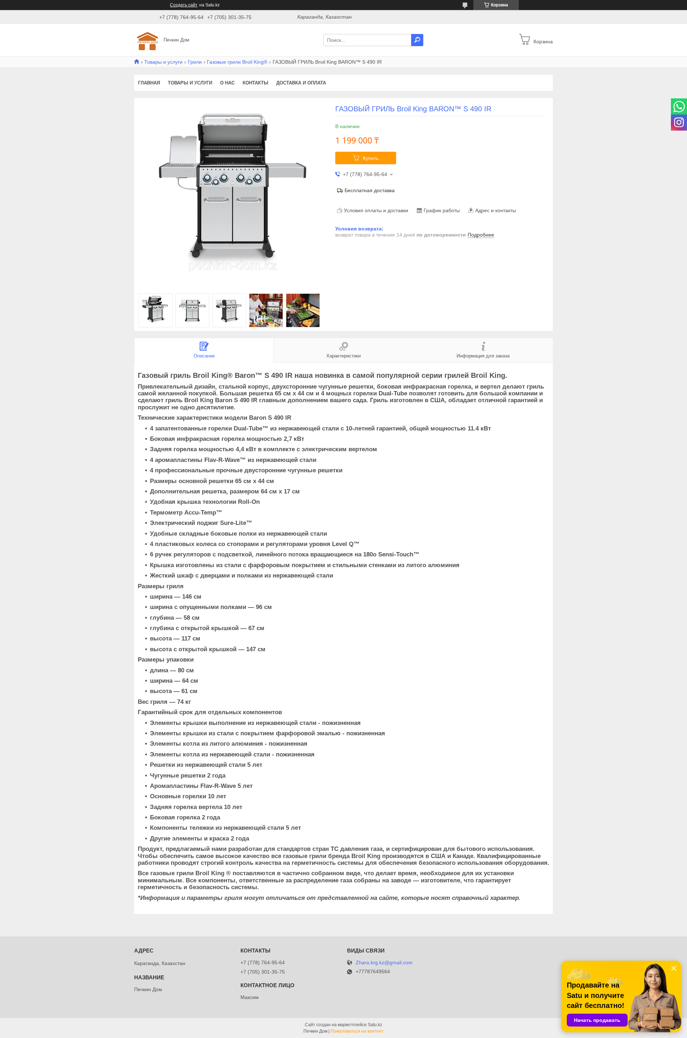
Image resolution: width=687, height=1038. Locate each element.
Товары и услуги (163, 62)
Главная (149, 83)
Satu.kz (375, 1024)
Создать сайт (184, 5)
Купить (371, 158)
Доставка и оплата (301, 83)
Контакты (255, 83)
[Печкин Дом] (146, 40)
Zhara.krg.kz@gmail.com (384, 962)
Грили (195, 62)
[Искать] (417, 40)
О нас (227, 83)
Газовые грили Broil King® (237, 62)
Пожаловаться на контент (357, 1031)
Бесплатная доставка (370, 190)
